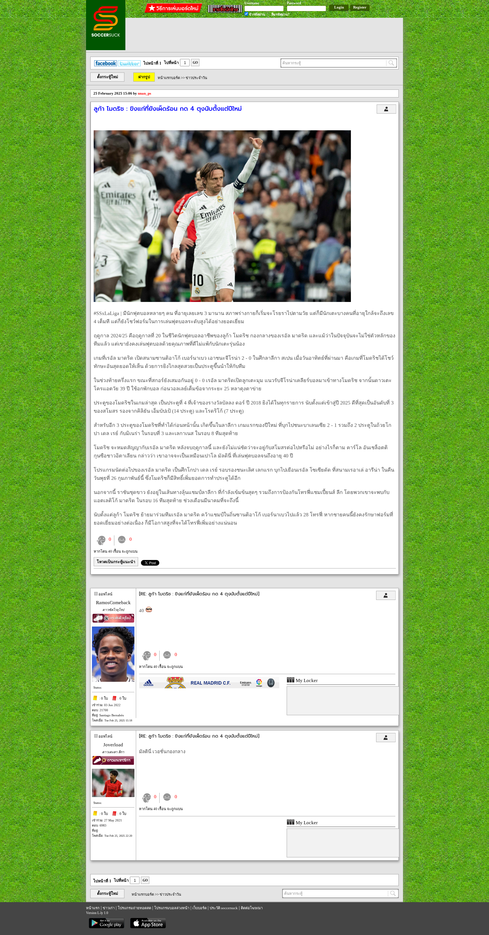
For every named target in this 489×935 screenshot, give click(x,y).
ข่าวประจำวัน (196, 78)
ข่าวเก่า (109, 908)
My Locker (306, 680)
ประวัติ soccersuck (224, 908)
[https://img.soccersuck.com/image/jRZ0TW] (222, 300)
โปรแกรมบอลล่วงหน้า (171, 908)
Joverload (113, 744)
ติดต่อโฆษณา (252, 908)
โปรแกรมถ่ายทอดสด (134, 908)
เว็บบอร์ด (199, 908)
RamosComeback (113, 602)
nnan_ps (144, 93)
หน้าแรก (93, 908)
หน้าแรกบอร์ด (169, 78)
